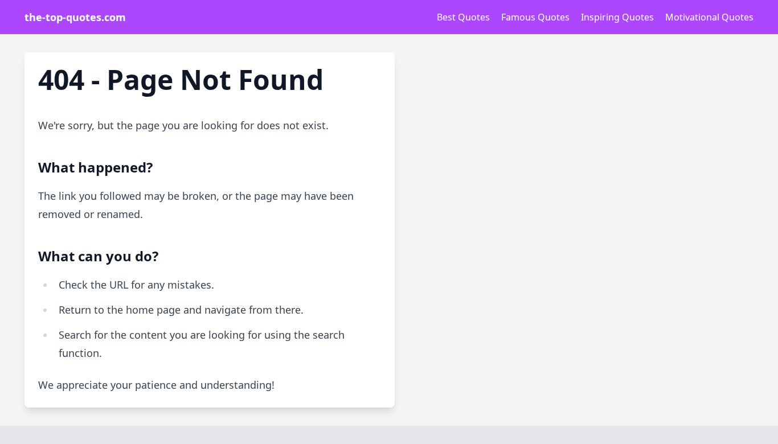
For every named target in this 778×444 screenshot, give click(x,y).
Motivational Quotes (709, 17)
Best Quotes (463, 17)
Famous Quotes (535, 17)
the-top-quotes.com (75, 17)
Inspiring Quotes (617, 17)
